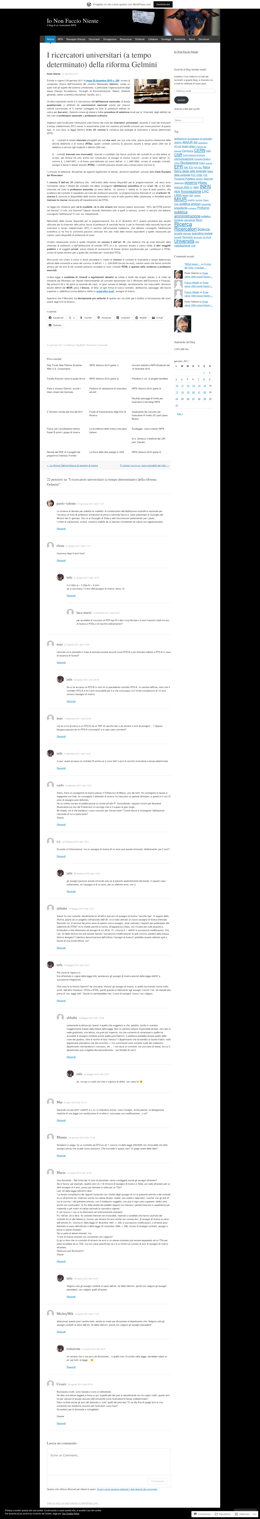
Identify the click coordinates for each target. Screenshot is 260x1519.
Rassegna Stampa (75, 39)
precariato (206, 204)
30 (210, 398)
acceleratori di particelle (199, 138)
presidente (180, 208)
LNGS (178, 195)
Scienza (203, 229)
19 (188, 392)
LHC (205, 191)
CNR (178, 154)
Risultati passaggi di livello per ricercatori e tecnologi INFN (147, 400)
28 (199, 398)
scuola (178, 233)
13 (193, 385)
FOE (205, 175)
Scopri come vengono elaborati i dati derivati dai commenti (127, 1489)
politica (185, 203)
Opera (206, 200)
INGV (177, 191)
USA (197, 241)
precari (196, 203)
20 (193, 392)
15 (204, 385)
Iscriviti (181, 100)
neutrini (191, 199)
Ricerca (183, 223)
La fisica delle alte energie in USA (106, 452)
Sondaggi (166, 39)
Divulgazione (109, 39)
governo (190, 182)
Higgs (202, 182)
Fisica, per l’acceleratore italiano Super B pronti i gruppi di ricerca (63, 430)
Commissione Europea (194, 155)
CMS (208, 150)
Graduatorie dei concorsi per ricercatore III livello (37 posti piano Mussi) (150, 415)
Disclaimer (203, 39)
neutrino (198, 200)
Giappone (179, 182)
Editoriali (70, 344)
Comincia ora (163, 4)
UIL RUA (207, 237)
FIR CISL (198, 167)
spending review (202, 233)
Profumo (203, 207)
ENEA (202, 163)
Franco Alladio (191, 282)
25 (182, 398)
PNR (176, 204)
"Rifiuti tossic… (192, 264)
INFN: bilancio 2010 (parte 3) (146, 388)
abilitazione (180, 138)
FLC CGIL (197, 175)
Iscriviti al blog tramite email (190, 69)
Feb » (180, 413)
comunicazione (183, 159)
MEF (191, 195)
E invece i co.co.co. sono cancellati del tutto (144, 465)
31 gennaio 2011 (70, 73)
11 (182, 385)
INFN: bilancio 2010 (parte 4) (146, 452)
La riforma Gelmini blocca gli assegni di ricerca (72, 465)
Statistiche (179, 39)
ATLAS (177, 146)
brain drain (189, 146)
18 (182, 392)
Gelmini (199, 178)
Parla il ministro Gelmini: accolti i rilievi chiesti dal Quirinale (64, 390)
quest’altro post (105, 291)
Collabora (153, 39)
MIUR (82, 344)
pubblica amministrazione (187, 213)
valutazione (182, 245)
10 (177, 385)
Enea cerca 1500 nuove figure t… (198, 274)
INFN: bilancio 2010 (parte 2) (104, 378)
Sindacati (140, 39)
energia (209, 163)
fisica (206, 167)
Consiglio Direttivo (202, 159)
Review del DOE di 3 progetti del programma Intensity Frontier (63, 453)
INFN (60, 39)
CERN (199, 150)
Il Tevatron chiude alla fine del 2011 (65, 411)
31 (177, 405)
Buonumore (126, 39)
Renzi (199, 220)
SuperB (177, 237)
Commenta (157, 1481)
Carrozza (187, 151)
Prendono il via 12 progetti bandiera (150, 378)
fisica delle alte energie (190, 171)
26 (188, 398)
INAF (196, 187)
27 (193, 398)
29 (204, 398)
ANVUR (187, 142)
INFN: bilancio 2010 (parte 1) (104, 365)
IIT (191, 187)
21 (199, 392)
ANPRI (178, 142)
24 (177, 398)
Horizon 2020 (181, 187)
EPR (178, 166)
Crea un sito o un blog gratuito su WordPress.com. (73, 1503)
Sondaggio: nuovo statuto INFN (148, 428)
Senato (187, 233)
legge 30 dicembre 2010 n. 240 (102, 80)
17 (177, 392)
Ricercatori (91, 344)
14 (199, 385)
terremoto (197, 237)
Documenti (94, 39)
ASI (195, 142)
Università (103, 344)
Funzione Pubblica (184, 178)
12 (188, 385)
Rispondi (61, 528)
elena (60, 545)
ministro (197, 195)
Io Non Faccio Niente (186, 51)
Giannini (208, 178)
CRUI (177, 163)
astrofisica (202, 142)
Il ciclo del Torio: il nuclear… (197, 265)
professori (192, 208)
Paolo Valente (53, 73)
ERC (186, 167)
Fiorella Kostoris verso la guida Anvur (66, 378)
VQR (193, 245)
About (192, 39)
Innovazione (191, 191)
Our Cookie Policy (70, 1513)
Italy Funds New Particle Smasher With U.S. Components (64, 366)
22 (204, 392)
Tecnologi (187, 237)
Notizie (50, 39)
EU (191, 167)
